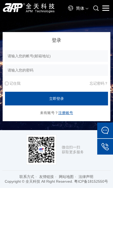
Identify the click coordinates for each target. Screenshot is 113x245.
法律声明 (86, 177)
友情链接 (46, 177)
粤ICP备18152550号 (91, 181)
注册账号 (65, 113)
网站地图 (66, 177)
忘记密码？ (99, 83)
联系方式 (26, 177)
